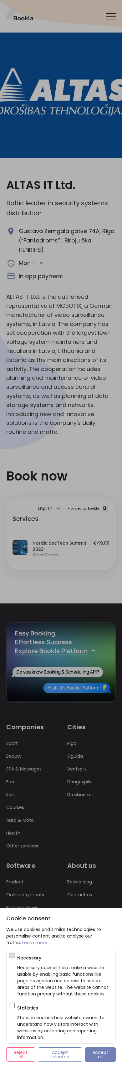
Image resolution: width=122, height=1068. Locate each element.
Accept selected (59, 1054)
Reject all (21, 1054)
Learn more (34, 942)
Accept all (100, 1054)
